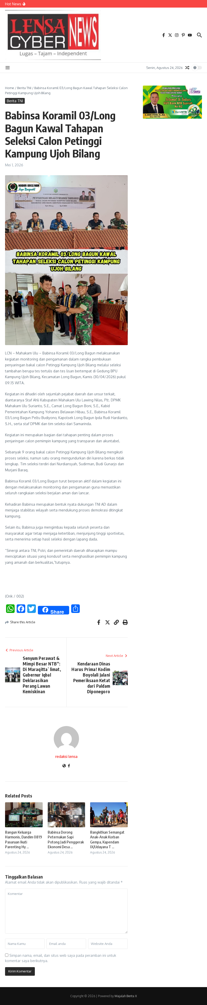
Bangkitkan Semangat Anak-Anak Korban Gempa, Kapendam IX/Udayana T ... (107, 839)
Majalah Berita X (126, 996)
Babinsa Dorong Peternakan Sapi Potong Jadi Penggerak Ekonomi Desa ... (66, 839)
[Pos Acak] (187, 68)
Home (9, 88)
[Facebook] (69, 766)
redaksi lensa (66, 756)
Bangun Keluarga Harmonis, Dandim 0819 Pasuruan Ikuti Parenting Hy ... (23, 839)
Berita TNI (24, 88)
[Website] (64, 766)
